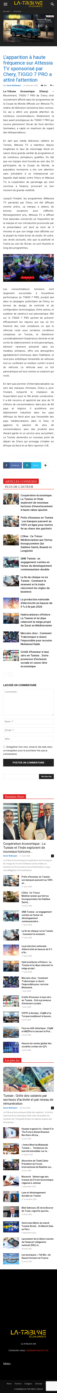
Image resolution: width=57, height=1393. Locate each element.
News (9, 1383)
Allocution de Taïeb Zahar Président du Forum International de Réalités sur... (37, 1163)
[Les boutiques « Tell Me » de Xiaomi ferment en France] (11, 1258)
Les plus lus (12, 1060)
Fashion (18, 1383)
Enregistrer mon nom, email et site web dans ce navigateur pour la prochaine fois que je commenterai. (27, 750)
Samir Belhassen (14, 85)
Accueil (6, 11)
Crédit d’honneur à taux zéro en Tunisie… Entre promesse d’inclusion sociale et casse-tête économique (35, 659)
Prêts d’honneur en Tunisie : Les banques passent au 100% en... (37, 880)
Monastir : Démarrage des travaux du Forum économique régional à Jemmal (37, 1179)
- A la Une (17, 11)
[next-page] (10, 674)
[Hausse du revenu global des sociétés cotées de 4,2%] (11, 1047)
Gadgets (28, 1383)
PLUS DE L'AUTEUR (19, 486)
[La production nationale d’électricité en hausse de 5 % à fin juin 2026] (11, 603)
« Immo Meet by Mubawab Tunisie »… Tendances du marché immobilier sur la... (35, 1148)
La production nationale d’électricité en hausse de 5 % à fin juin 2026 (36, 603)
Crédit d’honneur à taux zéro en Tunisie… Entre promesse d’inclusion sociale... (36, 1000)
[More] (45, 465)
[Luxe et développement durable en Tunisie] (11, 1196)
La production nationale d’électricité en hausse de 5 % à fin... (37, 949)
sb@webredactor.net (37, 1350)
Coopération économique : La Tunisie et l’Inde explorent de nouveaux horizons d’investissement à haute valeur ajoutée (37, 502)
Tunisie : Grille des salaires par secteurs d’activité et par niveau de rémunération (28, 1099)
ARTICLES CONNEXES (21, 481)
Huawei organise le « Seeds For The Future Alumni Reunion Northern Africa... (38, 1132)
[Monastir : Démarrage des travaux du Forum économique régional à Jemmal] (11, 1180)
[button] (5, 4)
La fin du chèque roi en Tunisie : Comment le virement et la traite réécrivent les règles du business (35, 584)
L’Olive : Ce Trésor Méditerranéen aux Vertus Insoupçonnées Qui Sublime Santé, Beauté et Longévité (36, 543)
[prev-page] (5, 674)
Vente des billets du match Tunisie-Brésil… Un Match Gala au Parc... (37, 1226)
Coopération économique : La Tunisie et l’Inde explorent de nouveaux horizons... (24, 847)
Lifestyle (38, 1383)
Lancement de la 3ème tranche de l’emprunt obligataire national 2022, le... (38, 1242)
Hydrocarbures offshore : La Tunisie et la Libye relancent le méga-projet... (37, 965)
